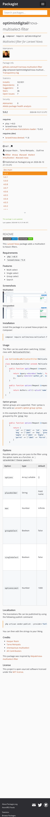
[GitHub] (46, 805)
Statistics (5, 812)
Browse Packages (9, 815)
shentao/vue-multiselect (18, 647)
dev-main (7, 169)
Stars (5, 91)
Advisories (7, 103)
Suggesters (8, 88)
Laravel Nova (13, 244)
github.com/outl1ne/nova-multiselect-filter (22, 67)
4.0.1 (5, 209)
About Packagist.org (10, 804)
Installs (6, 82)
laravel (24, 154)
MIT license (18, 672)
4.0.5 (5, 195)
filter (9, 154)
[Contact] (34, 805)
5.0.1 (5, 177)
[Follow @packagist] (40, 805)
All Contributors (14, 651)
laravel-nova (22, 157)
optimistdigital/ (16, 22)
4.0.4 (5, 198)
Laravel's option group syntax (28, 408)
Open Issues (8, 93)
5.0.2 (5, 173)
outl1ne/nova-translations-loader (20, 129)
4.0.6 (5, 191)
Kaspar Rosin (13, 641)
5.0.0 (5, 180)
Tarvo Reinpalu (14, 644)
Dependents (8, 85)
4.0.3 (5, 202)
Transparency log (11, 72)
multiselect (9, 157)
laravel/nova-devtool (14, 137)
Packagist (10, 4)
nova (15, 154)
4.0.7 (5, 188)
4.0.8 (5, 184)
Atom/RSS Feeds (8, 807)
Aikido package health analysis (17, 106)
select (32, 154)
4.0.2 (5, 206)
